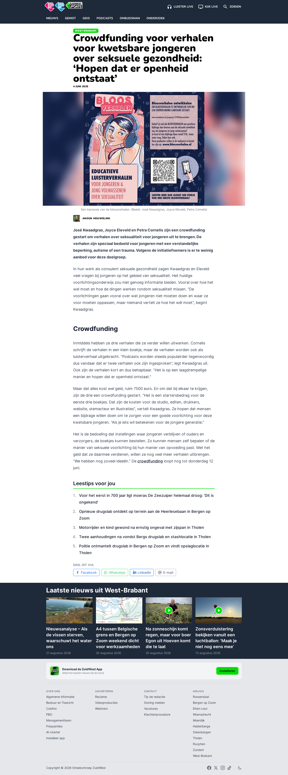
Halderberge (201, 726)
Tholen (197, 738)
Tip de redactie (154, 696)
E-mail (168, 572)
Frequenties (54, 726)
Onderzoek (156, 18)
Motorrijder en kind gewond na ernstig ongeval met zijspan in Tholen (141, 527)
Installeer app (55, 738)
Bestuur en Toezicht (60, 702)
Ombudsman (130, 18)
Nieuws (52, 18)
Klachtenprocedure (157, 714)
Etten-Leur (200, 708)
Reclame (101, 696)
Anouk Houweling (96, 218)
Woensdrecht (202, 714)
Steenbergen (202, 732)
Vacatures (151, 708)
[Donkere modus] (240, 768)
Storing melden (154, 702)
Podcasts (105, 18)
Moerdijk (199, 720)
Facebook (89, 572)
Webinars (101, 708)
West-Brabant (86, 30)
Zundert (198, 750)
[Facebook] (209, 768)
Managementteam (58, 720)
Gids (86, 18)
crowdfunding (150, 461)
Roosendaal (201, 696)
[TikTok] (229, 768)
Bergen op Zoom (204, 702)
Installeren (227, 671)
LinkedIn (144, 572)
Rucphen (199, 744)
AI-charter (53, 732)
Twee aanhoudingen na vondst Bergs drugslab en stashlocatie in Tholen (145, 537)
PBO (49, 714)
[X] (216, 768)
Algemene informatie (60, 696)
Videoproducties (106, 702)
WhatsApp (117, 572)
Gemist (70, 18)
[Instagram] (223, 768)
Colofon (51, 708)
